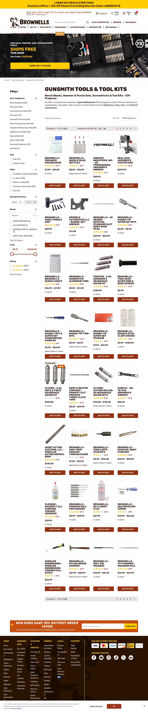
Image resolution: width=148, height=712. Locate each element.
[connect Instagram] (108, 657)
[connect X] (123, 657)
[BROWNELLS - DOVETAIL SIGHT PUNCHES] (128, 434)
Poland (47, 681)
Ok (114, 706)
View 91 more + (16, 240)
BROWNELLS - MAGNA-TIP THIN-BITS (79, 333)
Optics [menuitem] (38, 34)
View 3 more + (16, 274)
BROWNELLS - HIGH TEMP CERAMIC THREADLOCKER (78, 450)
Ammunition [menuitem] (95, 27)
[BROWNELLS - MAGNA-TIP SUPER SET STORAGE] (103, 317)
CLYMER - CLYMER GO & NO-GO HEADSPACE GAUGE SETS (103, 391)
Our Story (21, 649)
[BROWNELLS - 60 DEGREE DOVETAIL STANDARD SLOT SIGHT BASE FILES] (103, 203)
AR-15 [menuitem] (33, 27)
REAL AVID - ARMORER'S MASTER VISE (125, 160)
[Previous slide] (5, 56)
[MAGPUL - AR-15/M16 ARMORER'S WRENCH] (128, 374)
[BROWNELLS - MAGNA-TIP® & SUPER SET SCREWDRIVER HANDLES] (55, 317)
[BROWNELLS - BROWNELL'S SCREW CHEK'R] (55, 263)
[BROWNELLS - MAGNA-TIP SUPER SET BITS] (128, 203)
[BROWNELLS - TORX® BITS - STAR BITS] (103, 434)
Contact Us (35, 652)
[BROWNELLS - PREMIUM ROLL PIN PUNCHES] (79, 490)
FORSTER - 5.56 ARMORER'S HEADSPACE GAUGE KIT (102, 280)
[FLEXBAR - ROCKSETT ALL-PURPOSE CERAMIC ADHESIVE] (55, 490)
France (47, 666)
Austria (47, 652)
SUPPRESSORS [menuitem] (77, 27)
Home (7, 80)
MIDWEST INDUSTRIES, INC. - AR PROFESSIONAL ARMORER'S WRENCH (103, 164)
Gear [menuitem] (48, 34)
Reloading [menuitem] (111, 27)
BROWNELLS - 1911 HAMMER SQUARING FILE (126, 563)
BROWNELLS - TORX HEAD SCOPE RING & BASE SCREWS (126, 280)
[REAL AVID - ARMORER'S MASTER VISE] (128, 144)
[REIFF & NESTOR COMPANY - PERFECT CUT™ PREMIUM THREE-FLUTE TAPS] (79, 374)
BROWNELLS (109, 105)
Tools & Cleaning (18, 80)
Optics (6, 669)
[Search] (87, 22)
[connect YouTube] (101, 657)
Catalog (34, 681)
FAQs (73, 652)
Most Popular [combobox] (128, 118)
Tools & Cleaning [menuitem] (21, 34)
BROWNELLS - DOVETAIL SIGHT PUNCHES (127, 449)
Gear (6, 673)
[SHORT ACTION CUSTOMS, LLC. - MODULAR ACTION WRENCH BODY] (55, 434)
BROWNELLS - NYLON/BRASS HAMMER (77, 563)
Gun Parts (8, 649)
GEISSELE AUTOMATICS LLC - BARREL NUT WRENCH (79, 220)
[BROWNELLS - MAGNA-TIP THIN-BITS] (79, 317)
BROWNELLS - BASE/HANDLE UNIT (53, 219)
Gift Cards (35, 685)
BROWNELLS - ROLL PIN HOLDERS (101, 563)
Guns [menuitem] (23, 27)
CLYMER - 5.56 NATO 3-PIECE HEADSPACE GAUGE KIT (53, 391)
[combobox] (16, 202)
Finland (47, 662)
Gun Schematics (8, 697)
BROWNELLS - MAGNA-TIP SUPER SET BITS (127, 219)
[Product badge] (50, 362)
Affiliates (21, 682)
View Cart (35, 662)
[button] (127, 13)
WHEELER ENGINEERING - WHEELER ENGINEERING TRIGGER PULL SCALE (53, 567)
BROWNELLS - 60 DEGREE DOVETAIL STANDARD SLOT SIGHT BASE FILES (103, 223)
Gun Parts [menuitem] (45, 27)
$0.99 (15, 249)
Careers (20, 665)
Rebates (7, 684)
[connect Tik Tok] (116, 657)
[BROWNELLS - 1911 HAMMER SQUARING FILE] (128, 547)
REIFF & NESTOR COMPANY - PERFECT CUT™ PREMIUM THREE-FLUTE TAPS (78, 394)
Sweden (47, 688)
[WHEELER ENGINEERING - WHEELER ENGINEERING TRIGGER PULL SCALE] (55, 547)
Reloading (8, 659)
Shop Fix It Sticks (40, 65)
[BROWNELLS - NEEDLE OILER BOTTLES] (79, 144)
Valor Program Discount (34, 675)
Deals (6, 681)
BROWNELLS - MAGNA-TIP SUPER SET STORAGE (101, 334)
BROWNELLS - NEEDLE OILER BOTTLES (77, 160)
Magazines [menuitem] (60, 27)
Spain (46, 684)
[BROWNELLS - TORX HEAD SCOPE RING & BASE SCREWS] (128, 263)
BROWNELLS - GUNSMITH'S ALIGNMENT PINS (79, 278)
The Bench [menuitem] (130, 22)
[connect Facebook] (94, 657)
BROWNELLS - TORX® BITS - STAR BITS (101, 449)
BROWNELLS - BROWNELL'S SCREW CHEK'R (53, 278)
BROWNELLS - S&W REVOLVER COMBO (127, 506)
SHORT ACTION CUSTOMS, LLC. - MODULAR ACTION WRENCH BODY (54, 452)
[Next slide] (143, 56)
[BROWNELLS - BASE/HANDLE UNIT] (55, 203)
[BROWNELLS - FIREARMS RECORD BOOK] (55, 144)
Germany (48, 669)
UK (45, 698)
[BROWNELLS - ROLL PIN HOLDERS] (103, 547)
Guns (6, 645)
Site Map (61, 658)
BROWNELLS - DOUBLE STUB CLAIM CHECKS (126, 333)
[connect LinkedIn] (131, 657)
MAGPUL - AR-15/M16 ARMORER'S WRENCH (126, 391)
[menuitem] (14, 27)
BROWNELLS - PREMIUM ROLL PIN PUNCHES (78, 506)
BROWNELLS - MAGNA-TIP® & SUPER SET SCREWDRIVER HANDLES (53, 336)
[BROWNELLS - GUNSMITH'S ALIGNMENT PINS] (79, 263)
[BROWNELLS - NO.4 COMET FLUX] (103, 490)
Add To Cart (55, 186)
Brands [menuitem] (117, 22)
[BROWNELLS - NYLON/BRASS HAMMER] (79, 547)
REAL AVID (120, 105)
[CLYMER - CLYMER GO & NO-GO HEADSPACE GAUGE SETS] (103, 374)
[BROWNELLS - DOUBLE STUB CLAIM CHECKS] (128, 317)
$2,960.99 (32, 249)
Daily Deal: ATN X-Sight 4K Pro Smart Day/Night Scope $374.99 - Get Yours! (58, 13)
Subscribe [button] (131, 626)
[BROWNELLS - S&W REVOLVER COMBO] (128, 490)
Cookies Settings (96, 706)
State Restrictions (35, 698)
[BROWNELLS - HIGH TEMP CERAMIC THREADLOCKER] (79, 434)
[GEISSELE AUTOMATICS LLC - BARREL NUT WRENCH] (79, 203)
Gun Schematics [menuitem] (100, 22)
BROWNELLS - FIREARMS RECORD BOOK (53, 160)
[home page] (30, 22)
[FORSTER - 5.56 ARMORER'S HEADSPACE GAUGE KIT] (103, 263)
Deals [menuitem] (60, 34)
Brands (7, 677)
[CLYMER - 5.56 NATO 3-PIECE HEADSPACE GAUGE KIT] (55, 374)
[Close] (144, 706)
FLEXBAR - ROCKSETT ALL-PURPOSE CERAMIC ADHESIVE (54, 509)
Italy (46, 673)
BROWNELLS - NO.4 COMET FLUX (101, 506)
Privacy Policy (16, 708)
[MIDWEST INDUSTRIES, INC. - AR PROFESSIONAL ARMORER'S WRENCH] (103, 144)
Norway (47, 677)
